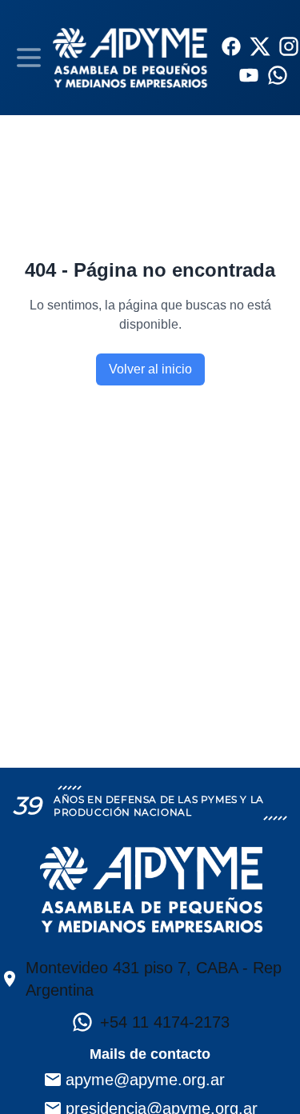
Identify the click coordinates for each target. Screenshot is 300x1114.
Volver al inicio (150, 369)
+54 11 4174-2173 (165, 1022)
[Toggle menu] (29, 58)
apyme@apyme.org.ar (145, 1079)
